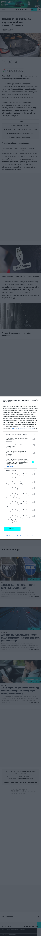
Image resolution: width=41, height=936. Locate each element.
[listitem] (20, 435)
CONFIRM (12, 529)
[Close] (37, 400)
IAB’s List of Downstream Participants (23, 428)
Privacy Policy (31, 536)
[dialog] (20, 468)
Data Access (20, 536)
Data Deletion (10, 536)
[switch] (33, 439)
